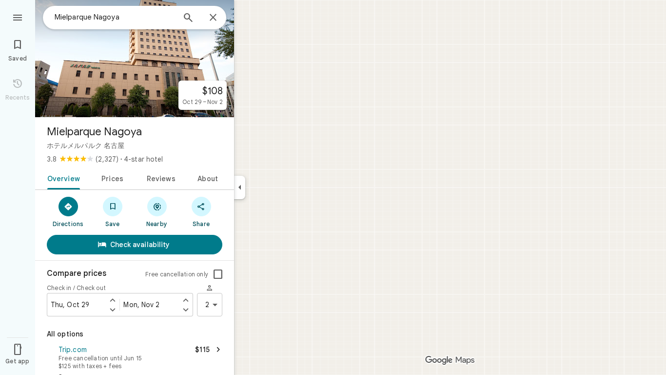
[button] (134, 356)
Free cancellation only (176, 274)
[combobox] (115, 17)
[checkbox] (218, 274)
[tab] (62, 177)
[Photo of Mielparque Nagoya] (134, 58)
